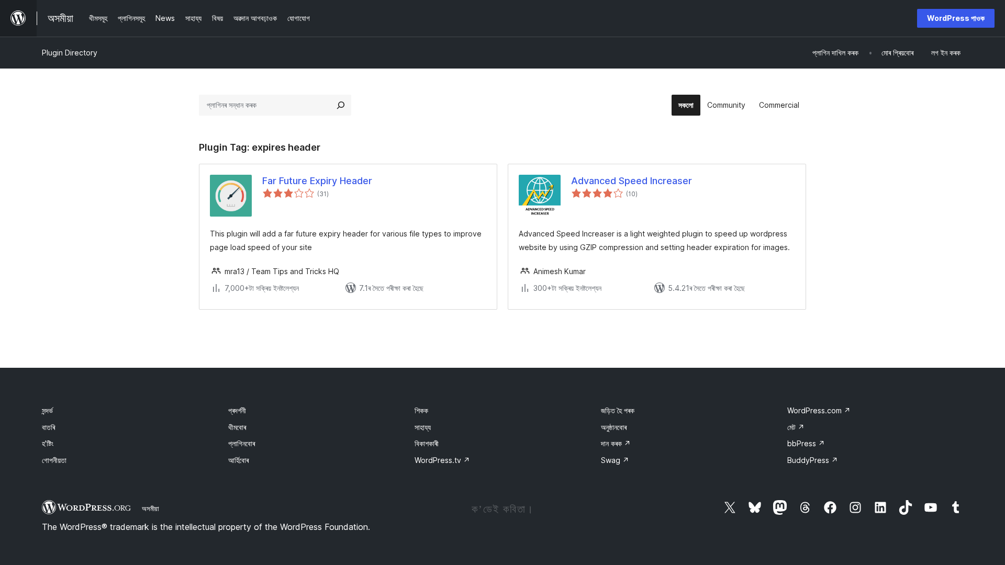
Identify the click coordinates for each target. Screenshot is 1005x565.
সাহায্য (423, 427)
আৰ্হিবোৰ (238, 460)
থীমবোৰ (237, 427)
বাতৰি (48, 427)
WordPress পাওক (956, 18)
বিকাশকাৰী (427, 443)
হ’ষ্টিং (47, 443)
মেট (796, 427)
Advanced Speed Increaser (631, 180)
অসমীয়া (150, 508)
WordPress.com (819, 410)
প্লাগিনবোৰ (241, 443)
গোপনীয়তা (54, 460)
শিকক (421, 410)
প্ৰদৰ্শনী (237, 410)
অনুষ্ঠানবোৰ (614, 427)
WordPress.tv (442, 460)
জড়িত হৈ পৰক (617, 410)
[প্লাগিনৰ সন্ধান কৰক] (340, 105)
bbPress (806, 443)
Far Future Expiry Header (317, 180)
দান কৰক (616, 443)
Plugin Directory (69, 52)
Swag (615, 460)
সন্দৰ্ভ (47, 410)
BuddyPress (812, 460)
